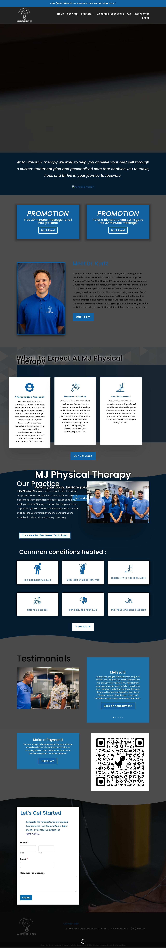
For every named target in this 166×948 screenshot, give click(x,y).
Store (145, 18)
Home (60, 14)
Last (40, 853)
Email (24, 859)
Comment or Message (32, 873)
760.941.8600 (32, 833)
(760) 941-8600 (64, 3)
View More (83, 626)
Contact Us (141, 14)
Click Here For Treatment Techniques (45, 535)
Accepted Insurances (110, 14)
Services (86, 14)
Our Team (72, 14)
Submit (26, 897)
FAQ (129, 14)
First (22, 853)
